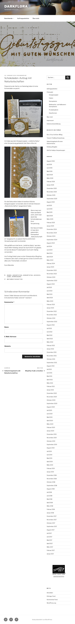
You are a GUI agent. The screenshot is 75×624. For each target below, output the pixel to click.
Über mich (36, 18)
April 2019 (50, 461)
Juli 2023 (49, 287)
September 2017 (52, 526)
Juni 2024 (49, 250)
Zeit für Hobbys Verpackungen (56, 150)
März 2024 (50, 260)
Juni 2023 (49, 291)
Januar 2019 (50, 472)
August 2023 (51, 284)
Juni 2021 (49, 373)
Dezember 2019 (52, 434)
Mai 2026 (49, 171)
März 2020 (50, 424)
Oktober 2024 (51, 236)
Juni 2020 (49, 413)
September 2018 (52, 485)
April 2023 (50, 297)
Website (7, 346)
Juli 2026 (49, 164)
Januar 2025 (50, 226)
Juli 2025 (49, 205)
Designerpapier (53, 95)
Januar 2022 (50, 349)
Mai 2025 (49, 212)
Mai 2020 (49, 417)
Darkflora (16, 6)
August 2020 (51, 407)
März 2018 (50, 506)
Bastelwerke (8, 18)
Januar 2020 (50, 431)
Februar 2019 (51, 468)
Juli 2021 (49, 369)
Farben (51, 98)
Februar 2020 (51, 427)
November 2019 (52, 437)
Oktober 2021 (51, 359)
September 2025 (52, 198)
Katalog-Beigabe (52, 147)
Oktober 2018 (51, 482)
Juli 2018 (49, 492)
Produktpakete (53, 110)
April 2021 (50, 379)
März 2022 (50, 342)
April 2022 (50, 338)
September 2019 (52, 444)
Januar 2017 (50, 554)
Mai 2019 (49, 458)
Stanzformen (53, 113)
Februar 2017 (51, 550)
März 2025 (50, 219)
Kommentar (9, 302)
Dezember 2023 (52, 270)
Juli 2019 (49, 451)
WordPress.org (51, 603)
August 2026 (51, 161)
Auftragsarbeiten (23, 18)
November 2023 (52, 273)
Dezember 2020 (52, 393)
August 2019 (51, 448)
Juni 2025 (49, 209)
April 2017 (50, 543)
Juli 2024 (49, 246)
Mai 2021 (49, 376)
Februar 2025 (51, 222)
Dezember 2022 (52, 311)
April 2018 (50, 502)
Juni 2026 (49, 168)
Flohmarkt (50, 92)
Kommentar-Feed (52, 599)
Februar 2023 (51, 304)
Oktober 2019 (51, 441)
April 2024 (50, 256)
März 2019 (50, 465)
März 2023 (50, 301)
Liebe (9, 276)
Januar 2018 (50, 513)
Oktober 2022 (51, 318)
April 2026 (50, 174)
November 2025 (52, 192)
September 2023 (52, 280)
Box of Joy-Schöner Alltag (54, 134)
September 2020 (52, 403)
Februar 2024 (51, 263)
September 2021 (52, 362)
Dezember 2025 (52, 188)
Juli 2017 (49, 533)
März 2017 (50, 547)
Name (6, 327)
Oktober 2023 (51, 277)
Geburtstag (17, 275)
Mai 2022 (49, 335)
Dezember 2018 (52, 475)
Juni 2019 (49, 454)
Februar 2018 (51, 509)
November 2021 (52, 355)
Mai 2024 (49, 253)
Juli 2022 (49, 328)
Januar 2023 (50, 308)
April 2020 (50, 420)
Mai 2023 (49, 294)
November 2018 (52, 478)
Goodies (37, 275)
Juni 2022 (49, 332)
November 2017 (52, 519)
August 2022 (51, 325)
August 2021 (50, 366)
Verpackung (16, 276)
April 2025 (50, 215)
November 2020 (52, 396)
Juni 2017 (49, 537)
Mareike (23, 75)
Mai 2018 (49, 499)
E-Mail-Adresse (10, 336)
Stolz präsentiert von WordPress (42, 619)
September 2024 (52, 239)
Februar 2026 (51, 181)
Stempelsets (53, 101)
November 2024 (52, 233)
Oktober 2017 (51, 523)
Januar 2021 (50, 390)
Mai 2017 (49, 540)
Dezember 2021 (51, 352)
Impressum (50, 120)
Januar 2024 (50, 267)
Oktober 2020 (51, 400)
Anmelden (50, 592)
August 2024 (51, 243)
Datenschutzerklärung (53, 124)
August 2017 (50, 530)
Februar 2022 (51, 345)
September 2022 (52, 321)
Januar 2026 (50, 185)
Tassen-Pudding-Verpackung (55, 138)
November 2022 (52, 314)
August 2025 (51, 202)
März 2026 (50, 178)
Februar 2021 (51, 386)
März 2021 (50, 383)
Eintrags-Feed (51, 596)
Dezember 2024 (52, 229)
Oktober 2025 (51, 195)
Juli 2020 (49, 410)
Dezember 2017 (51, 516)
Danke (9, 275)
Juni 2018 (49, 495)
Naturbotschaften (15, 279)
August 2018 (51, 489)
